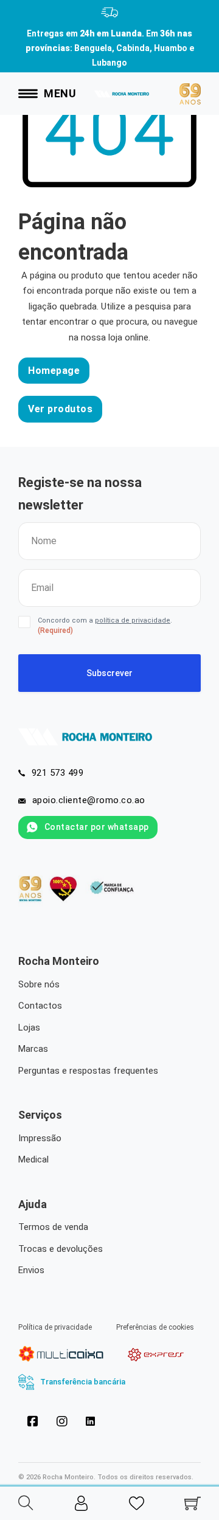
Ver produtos (60, 409)
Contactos (40, 1005)
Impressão (39, 1138)
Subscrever (109, 673)
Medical (33, 1159)
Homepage (54, 370)
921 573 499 (58, 772)
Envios (31, 1270)
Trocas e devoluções (60, 1248)
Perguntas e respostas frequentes (88, 1070)
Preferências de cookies (155, 1327)
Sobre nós (39, 984)
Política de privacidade (55, 1327)
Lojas (29, 1027)
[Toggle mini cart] (192, 1503)
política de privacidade (132, 620)
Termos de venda (53, 1226)
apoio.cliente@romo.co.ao (88, 800)
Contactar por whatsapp (96, 827)
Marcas (33, 1048)
